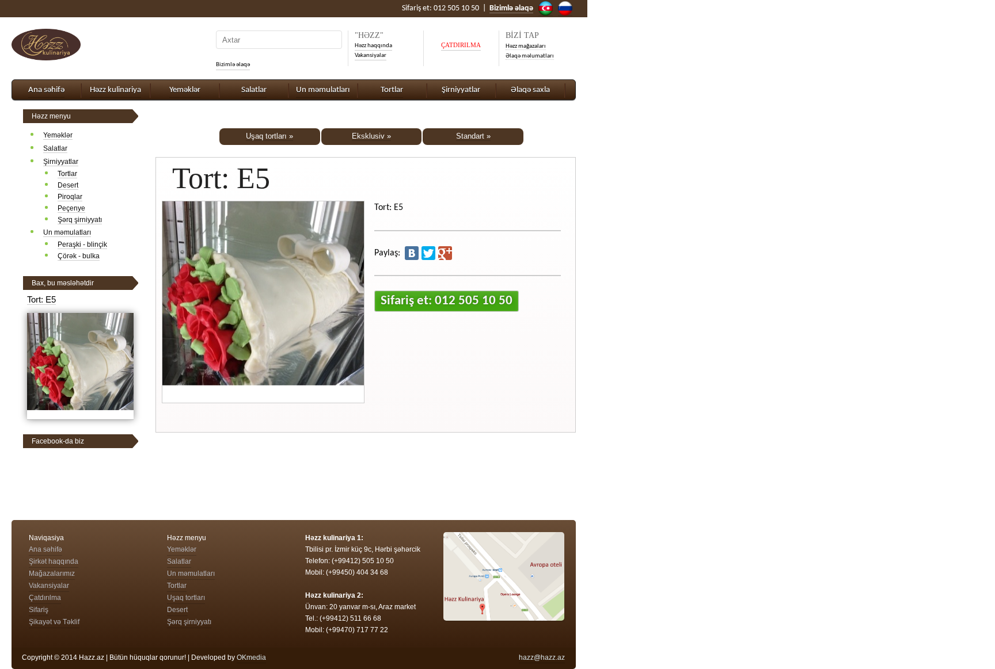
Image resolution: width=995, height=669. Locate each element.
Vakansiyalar (370, 55)
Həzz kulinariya (115, 90)
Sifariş (38, 610)
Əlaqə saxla (530, 90)
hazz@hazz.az (542, 657)
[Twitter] (428, 253)
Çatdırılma (45, 598)
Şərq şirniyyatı (80, 220)
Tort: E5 (41, 299)
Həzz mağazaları (526, 46)
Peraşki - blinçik (82, 244)
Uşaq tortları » (269, 136)
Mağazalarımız (52, 573)
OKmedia (251, 657)
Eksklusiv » (371, 136)
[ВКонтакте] (412, 253)
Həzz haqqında (373, 46)
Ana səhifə (46, 90)
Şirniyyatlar (461, 90)
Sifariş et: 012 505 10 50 (446, 301)
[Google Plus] (445, 253)
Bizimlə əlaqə (233, 65)
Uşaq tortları (186, 598)
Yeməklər (184, 90)
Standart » (473, 136)
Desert (68, 185)
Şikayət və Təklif (54, 622)
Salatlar (254, 90)
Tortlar (392, 90)
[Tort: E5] (80, 415)
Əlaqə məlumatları (530, 56)
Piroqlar (70, 197)
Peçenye (71, 208)
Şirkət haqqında (53, 561)
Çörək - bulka (79, 256)
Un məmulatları (323, 90)
